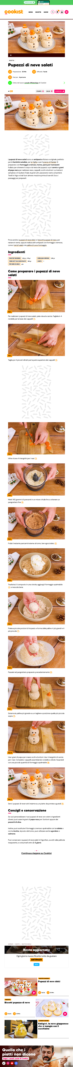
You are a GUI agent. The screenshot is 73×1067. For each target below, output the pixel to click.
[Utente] (62, 12)
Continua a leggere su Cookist (36, 853)
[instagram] (8, 1063)
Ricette (38, 12)
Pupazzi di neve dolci (49, 981)
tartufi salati (18, 245)
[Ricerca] (53, 12)
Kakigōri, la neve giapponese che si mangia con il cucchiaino (53, 1026)
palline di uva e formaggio (37, 245)
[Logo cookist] (14, 12)
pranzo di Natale (49, 162)
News (31, 12)
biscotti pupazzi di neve (47, 240)
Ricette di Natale (26, 944)
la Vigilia (34, 162)
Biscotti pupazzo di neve (17, 1002)
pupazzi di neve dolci (27, 240)
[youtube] (12, 1063)
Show (46, 12)
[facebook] (16, 1063)
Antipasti (10, 944)
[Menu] (66, 12)
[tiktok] (3, 1063)
